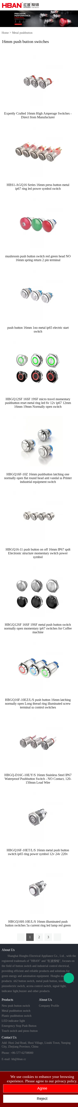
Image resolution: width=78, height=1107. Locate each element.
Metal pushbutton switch (16, 1010)
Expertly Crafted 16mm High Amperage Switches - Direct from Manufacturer (38, 115)
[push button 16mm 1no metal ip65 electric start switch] (38, 294)
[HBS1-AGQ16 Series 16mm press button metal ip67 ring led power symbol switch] (38, 151)
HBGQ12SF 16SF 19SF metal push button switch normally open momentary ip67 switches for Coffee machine (38, 628)
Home (5, 32)
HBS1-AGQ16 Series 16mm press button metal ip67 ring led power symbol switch (38, 186)
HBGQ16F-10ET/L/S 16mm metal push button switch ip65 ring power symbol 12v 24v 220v (38, 852)
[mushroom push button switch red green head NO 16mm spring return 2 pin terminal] (38, 222)
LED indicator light (13, 1020)
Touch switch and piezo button (20, 1030)
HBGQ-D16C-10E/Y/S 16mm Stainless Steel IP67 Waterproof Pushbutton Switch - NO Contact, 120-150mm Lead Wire (38, 778)
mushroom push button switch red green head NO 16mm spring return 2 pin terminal (38, 258)
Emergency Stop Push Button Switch (19, 1026)
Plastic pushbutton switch (16, 1015)
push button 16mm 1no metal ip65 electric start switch (38, 329)
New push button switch (16, 1005)
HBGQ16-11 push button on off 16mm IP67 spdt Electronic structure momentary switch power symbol (38, 553)
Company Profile (49, 1005)
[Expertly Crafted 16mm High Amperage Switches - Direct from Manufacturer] (38, 80)
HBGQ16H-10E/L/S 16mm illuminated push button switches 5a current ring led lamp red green (38, 923)
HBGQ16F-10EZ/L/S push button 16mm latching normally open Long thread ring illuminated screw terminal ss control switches (38, 703)
